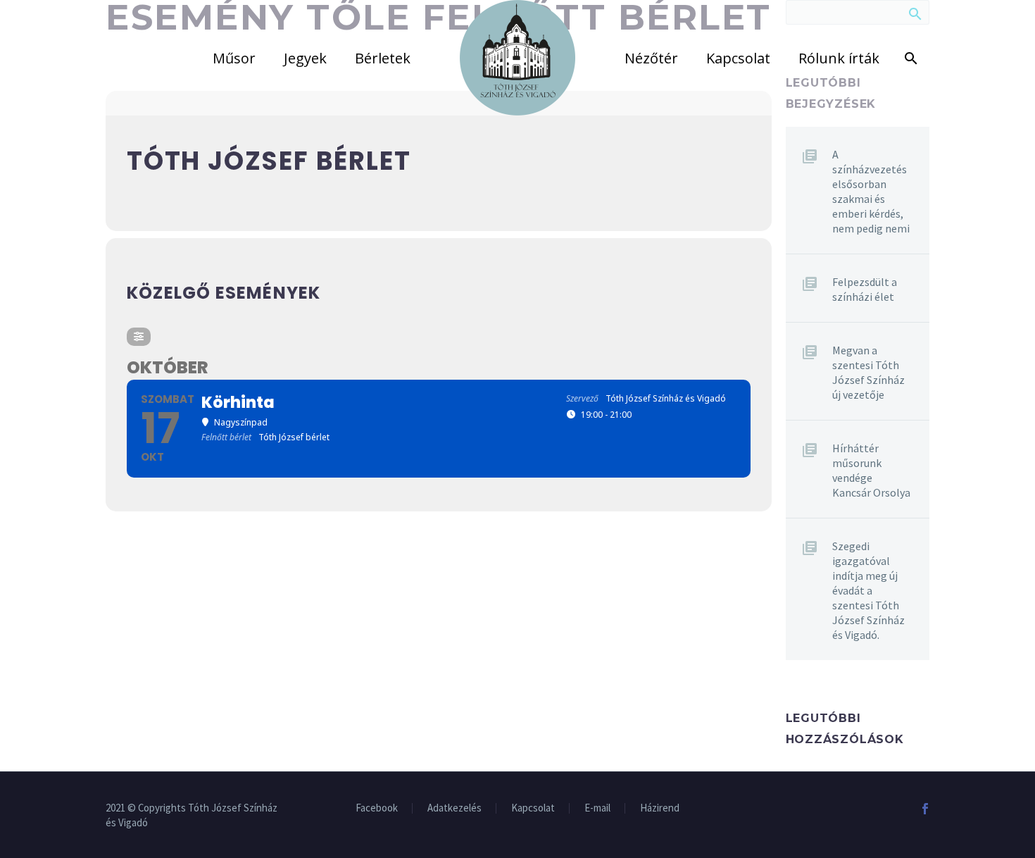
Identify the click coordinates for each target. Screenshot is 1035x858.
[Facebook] (925, 808)
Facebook (377, 808)
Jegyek (305, 58)
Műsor (234, 58)
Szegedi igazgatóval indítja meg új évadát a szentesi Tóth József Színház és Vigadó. (868, 590)
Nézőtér (651, 58)
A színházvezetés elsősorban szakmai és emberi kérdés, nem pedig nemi (871, 191)
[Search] (908, 58)
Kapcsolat (738, 58)
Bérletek (382, 58)
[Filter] (139, 337)
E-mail (597, 808)
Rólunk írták (838, 58)
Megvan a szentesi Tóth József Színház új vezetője (868, 372)
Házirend (659, 808)
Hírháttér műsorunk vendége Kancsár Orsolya (871, 470)
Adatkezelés (454, 808)
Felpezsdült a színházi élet (864, 289)
